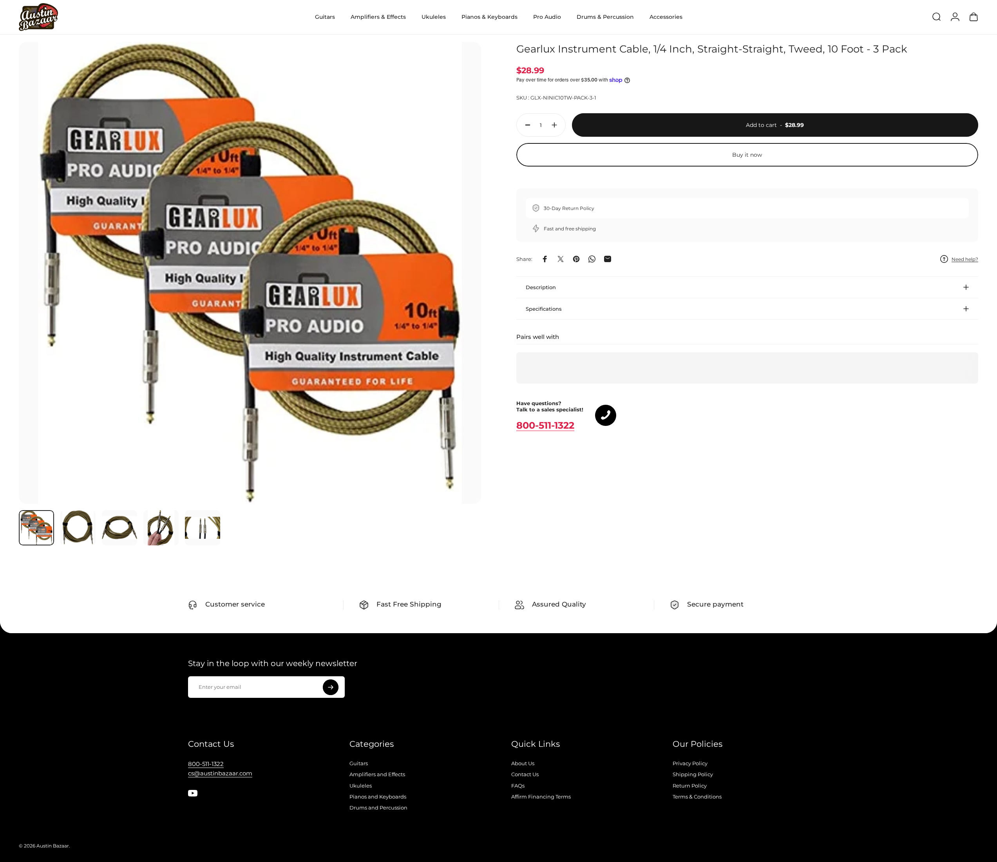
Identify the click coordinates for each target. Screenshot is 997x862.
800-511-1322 (545, 425)
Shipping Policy (693, 774)
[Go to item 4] (161, 527)
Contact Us (525, 774)
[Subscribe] (330, 687)
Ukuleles (360, 785)
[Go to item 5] (202, 527)
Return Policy (690, 785)
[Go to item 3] (119, 527)
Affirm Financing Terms (541, 796)
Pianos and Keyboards (377, 796)
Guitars (358, 763)
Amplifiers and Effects (377, 774)
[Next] (461, 291)
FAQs (518, 785)
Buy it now (747, 154)
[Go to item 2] (78, 527)
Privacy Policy (690, 763)
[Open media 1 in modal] (250, 273)
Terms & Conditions (697, 796)
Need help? (965, 259)
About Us (522, 763)
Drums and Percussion (378, 807)
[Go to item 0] (36, 527)
